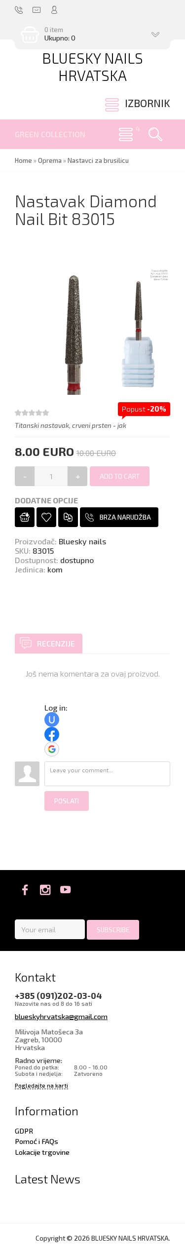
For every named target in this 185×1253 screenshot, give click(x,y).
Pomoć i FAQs (36, 1141)
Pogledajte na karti (41, 1085)
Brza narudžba (125, 517)
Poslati (66, 801)
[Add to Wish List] (46, 517)
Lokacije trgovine (42, 1151)
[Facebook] (25, 890)
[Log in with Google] (51, 749)
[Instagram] (45, 890)
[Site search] (155, 134)
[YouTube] (65, 890)
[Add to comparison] (68, 517)
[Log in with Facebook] (51, 734)
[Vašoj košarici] (25, 517)
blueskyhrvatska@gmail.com (61, 1016)
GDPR (24, 1130)
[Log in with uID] (51, 719)
